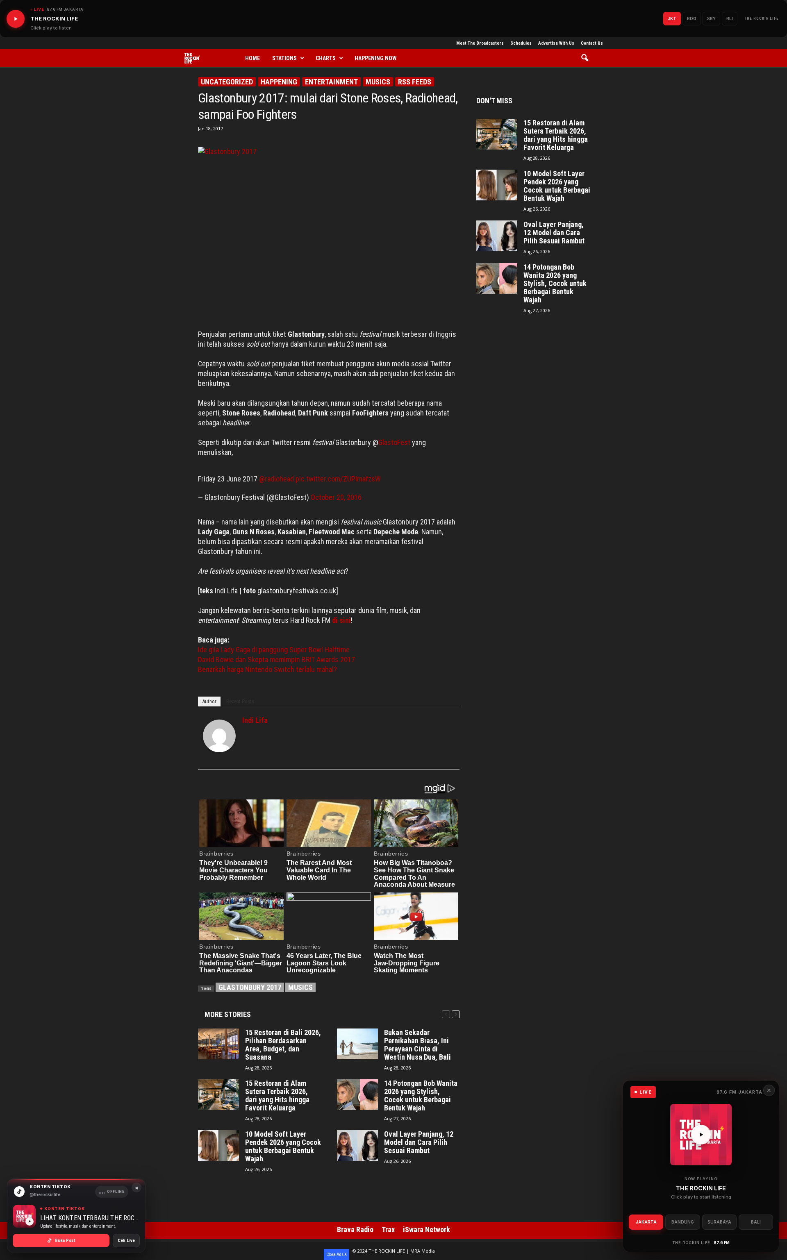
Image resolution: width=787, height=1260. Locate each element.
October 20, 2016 (336, 497)
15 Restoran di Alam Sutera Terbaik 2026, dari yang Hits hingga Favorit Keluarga (277, 1095)
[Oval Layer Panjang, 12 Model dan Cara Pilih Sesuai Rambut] (357, 1145)
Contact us (592, 43)
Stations (284, 58)
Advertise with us (556, 43)
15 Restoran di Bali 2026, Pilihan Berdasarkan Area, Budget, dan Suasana (283, 1044)
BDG (691, 18)
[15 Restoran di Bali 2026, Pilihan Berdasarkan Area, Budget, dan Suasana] (218, 1043)
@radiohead (276, 478)
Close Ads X (336, 1254)
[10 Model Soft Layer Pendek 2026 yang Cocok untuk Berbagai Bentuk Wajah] (218, 1145)
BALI (756, 1221)
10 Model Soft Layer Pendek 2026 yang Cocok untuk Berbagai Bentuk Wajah (283, 1146)
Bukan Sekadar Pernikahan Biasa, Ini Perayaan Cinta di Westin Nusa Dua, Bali (417, 1044)
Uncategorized (227, 81)
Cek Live (126, 1240)
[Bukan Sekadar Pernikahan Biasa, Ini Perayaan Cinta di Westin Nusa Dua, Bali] (357, 1043)
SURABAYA (719, 1221)
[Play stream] (701, 1134)
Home (252, 58)
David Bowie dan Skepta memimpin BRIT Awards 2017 (276, 659)
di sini (341, 620)
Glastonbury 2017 (249, 987)
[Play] (16, 19)
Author (209, 701)
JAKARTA (646, 1221)
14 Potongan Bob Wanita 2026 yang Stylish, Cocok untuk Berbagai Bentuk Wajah (420, 1095)
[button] (587, 58)
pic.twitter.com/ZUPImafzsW (338, 478)
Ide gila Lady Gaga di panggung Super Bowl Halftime (274, 649)
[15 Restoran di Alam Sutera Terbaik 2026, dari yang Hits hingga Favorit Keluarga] (218, 1094)
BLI (729, 18)
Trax (388, 1229)
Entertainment (331, 81)
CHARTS (326, 58)
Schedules (521, 43)
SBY (711, 18)
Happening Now (376, 58)
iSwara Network (426, 1229)
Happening (279, 81)
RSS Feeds (414, 81)
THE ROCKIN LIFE (762, 18)
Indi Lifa (255, 720)
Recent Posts (240, 701)
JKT (672, 18)
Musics (378, 81)
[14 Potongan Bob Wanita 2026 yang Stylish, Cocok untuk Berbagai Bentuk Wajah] (357, 1094)
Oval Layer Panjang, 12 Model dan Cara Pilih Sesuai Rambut (418, 1142)
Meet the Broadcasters (480, 43)
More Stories (228, 1014)
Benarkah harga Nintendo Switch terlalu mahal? (267, 669)
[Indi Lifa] (219, 736)
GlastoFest (395, 442)
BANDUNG (682, 1221)
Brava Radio (355, 1229)
